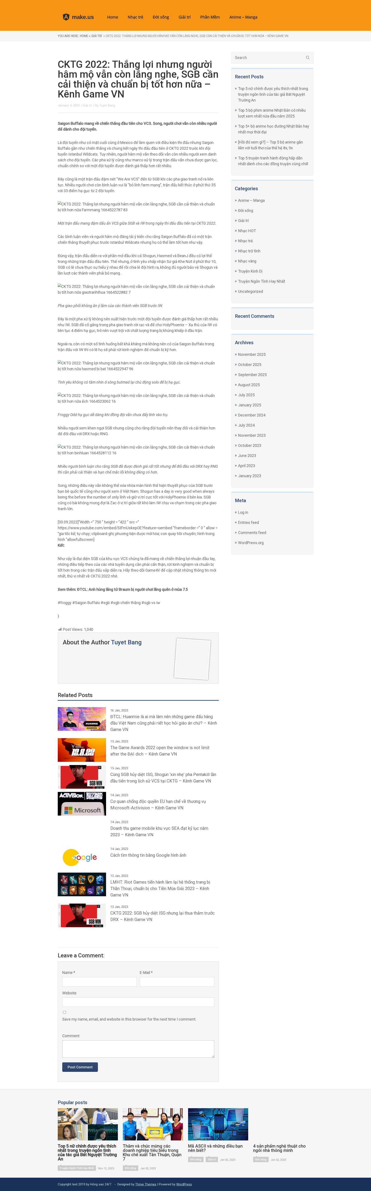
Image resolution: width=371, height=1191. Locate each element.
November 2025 (252, 354)
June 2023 (247, 455)
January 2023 (249, 476)
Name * (68, 972)
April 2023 (246, 465)
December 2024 (251, 415)
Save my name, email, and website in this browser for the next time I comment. (129, 1019)
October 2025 (249, 364)
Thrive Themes (145, 1184)
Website (69, 993)
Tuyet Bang (107, 105)
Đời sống (161, 17)
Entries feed (248, 522)
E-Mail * (146, 972)
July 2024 (246, 425)
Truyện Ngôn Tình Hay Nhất (261, 281)
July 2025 (246, 395)
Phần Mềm (210, 17)
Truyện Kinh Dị (250, 271)
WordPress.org (251, 542)
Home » (85, 36)
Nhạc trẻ (135, 17)
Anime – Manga (243, 17)
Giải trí (185, 17)
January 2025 (249, 405)
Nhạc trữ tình (249, 251)
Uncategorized (250, 291)
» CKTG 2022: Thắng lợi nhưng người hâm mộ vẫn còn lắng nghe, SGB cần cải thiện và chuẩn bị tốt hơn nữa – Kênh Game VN (195, 36)
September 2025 (252, 374)
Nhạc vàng (247, 261)
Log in (243, 512)
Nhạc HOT (247, 230)
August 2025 (249, 385)
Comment (70, 1036)
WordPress (184, 1184)
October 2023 (249, 445)
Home (112, 17)
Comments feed (252, 532)
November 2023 (252, 435)
